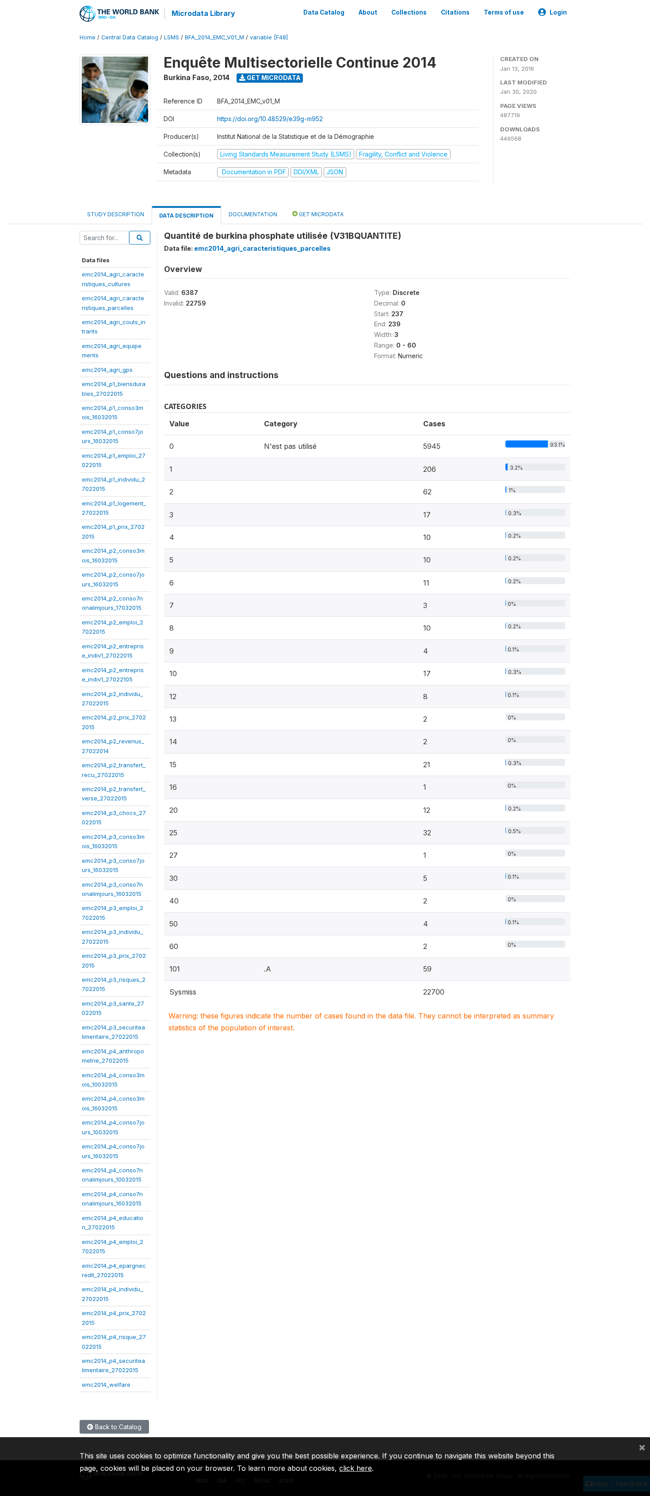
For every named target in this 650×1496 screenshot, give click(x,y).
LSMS (171, 37)
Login (558, 12)
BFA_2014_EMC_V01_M (214, 37)
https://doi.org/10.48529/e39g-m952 (270, 118)
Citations (455, 12)
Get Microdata (273, 77)
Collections (409, 12)
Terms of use (504, 12)
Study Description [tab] (115, 214)
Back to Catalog (117, 1427)
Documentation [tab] (253, 214)
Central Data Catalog (129, 37)
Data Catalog (323, 12)
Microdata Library (203, 13)
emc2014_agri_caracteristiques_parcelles (262, 248)
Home (88, 37)
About (368, 12)
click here (355, 1468)
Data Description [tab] (186, 215)
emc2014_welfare (106, 1384)
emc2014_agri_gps (107, 369)
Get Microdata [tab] (321, 214)
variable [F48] (269, 37)
